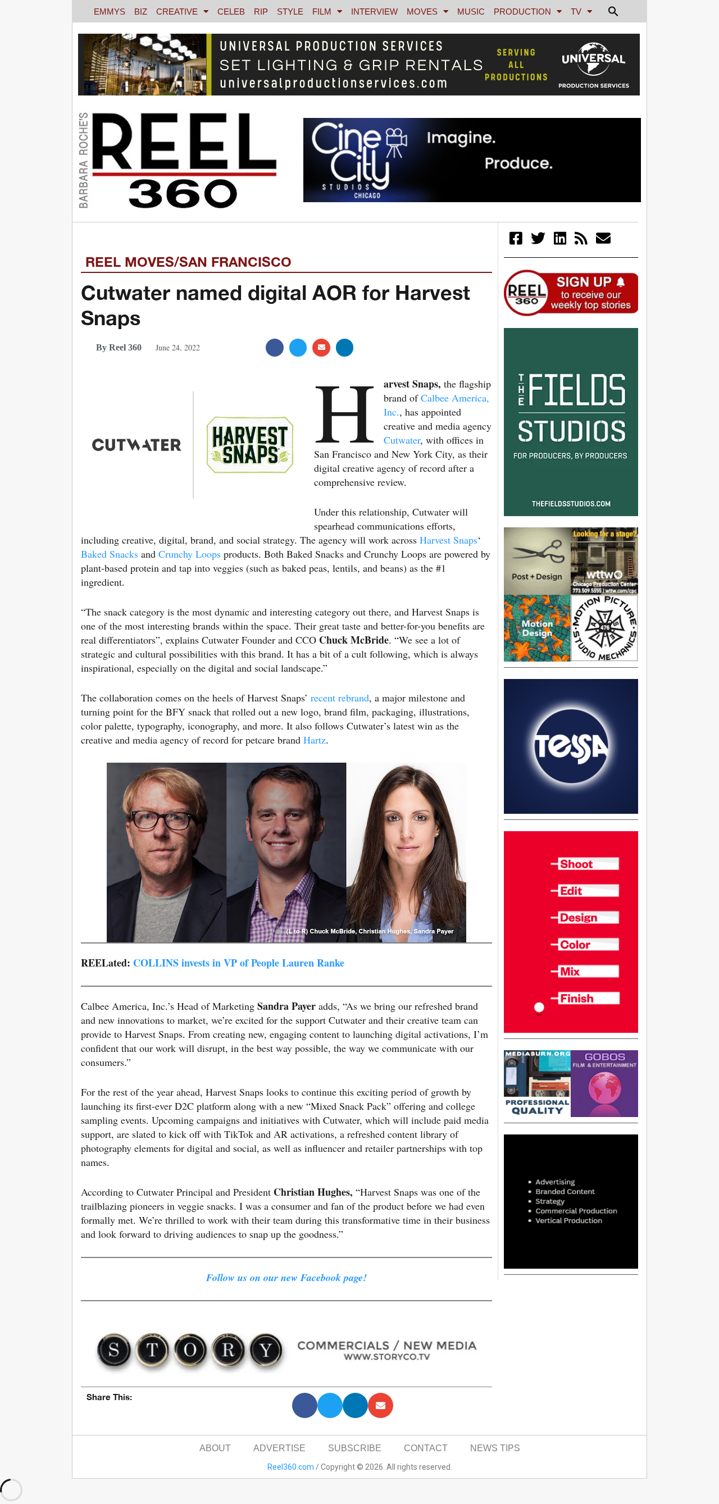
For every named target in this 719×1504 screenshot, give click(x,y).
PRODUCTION (522, 11)
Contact (426, 1448)
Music (471, 11)
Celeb (231, 11)
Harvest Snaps (448, 539)
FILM (321, 11)
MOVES (422, 11)
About (215, 1448)
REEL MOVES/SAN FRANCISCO (188, 262)
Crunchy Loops (189, 553)
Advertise (279, 1448)
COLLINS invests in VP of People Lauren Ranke (238, 962)
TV (576, 11)
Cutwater (402, 439)
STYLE (290, 11)
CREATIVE (177, 11)
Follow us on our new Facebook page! (286, 1277)
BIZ (140, 11)
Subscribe (354, 1448)
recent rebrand (340, 697)
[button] (613, 11)
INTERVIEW (374, 11)
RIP (261, 11)
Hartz (314, 739)
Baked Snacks (109, 553)
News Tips (495, 1448)
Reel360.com (290, 1466)
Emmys (109, 11)
